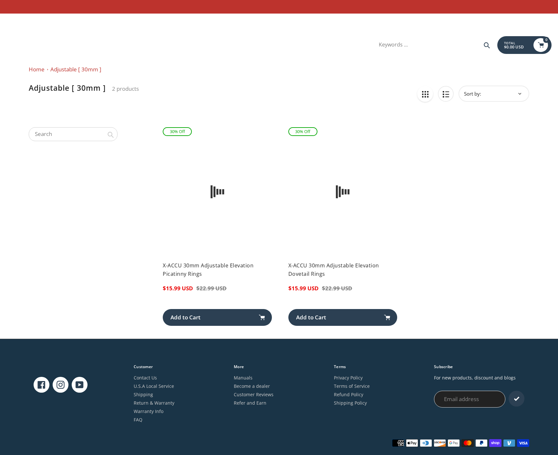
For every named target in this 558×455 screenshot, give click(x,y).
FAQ (138, 420)
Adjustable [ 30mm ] (75, 69)
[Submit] (516, 399)
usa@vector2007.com (29, 21)
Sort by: (472, 93)
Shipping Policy (350, 403)
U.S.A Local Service (154, 386)
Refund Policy (348, 394)
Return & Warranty (154, 403)
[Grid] (425, 94)
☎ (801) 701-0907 (74, 21)
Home (37, 69)
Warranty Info (148, 411)
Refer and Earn (250, 403)
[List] (446, 94)
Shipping (143, 394)
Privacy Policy (348, 378)
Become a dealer (252, 386)
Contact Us (145, 378)
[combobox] (73, 134)
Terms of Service (352, 386)
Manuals (243, 378)
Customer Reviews (254, 394)
